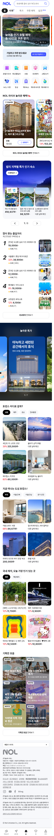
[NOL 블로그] (21, 782)
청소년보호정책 (42, 770)
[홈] (7, 3)
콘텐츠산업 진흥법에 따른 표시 (12, 805)
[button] (31, 4)
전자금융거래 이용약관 (21, 776)
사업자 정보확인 (8, 776)
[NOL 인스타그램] (4, 782)
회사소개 (5, 770)
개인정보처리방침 (31, 770)
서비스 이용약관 (8, 773)
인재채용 (21, 770)
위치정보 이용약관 (19, 773)
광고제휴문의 (13, 770)
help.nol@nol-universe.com (15, 757)
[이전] (15, 221)
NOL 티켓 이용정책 (33, 773)
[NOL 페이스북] (15, 782)
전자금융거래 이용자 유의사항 (38, 776)
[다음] (37, 221)
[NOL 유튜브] (10, 782)
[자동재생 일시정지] (36, 42)
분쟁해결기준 (7, 778)
